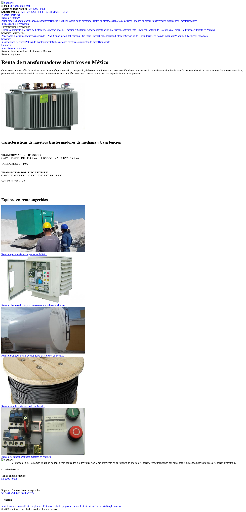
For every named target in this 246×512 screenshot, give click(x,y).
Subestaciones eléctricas (64, 42)
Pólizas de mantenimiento (38, 42)
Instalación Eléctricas (109, 29)
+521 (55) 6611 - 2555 (56, 11)
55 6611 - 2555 (26, 493)
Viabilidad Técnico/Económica (191, 36)
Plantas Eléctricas (10, 14)
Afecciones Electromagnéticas (17, 36)
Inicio (4, 48)
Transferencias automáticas (165, 20)
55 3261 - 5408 (9, 493)
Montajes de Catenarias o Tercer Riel (165, 29)
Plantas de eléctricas (102, 20)
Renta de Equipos (10, 17)
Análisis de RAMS (43, 36)
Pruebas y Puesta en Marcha (200, 29)
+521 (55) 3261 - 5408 (31, 11)
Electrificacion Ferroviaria (92, 506)
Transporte (104, 42)
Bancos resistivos (59, 20)
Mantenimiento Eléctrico (133, 29)
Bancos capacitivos (40, 20)
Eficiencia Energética (91, 36)
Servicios (6, 39)
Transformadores (188, 20)
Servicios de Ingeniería (163, 36)
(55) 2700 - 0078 (37, 8)
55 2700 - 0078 (9, 478)
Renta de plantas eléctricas (38, 506)
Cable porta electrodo (80, 20)
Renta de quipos (60, 506)
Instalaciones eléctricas (13, 42)
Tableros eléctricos (122, 20)
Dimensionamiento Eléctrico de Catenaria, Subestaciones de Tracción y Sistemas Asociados (49, 29)
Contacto (6, 45)
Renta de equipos (16, 48)
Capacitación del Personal (66, 36)
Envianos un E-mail (20, 5)
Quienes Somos (15, 506)
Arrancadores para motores (15, 20)
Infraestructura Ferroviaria (15, 23)
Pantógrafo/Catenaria (114, 36)
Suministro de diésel (88, 42)
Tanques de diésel (141, 20)
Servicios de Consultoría (138, 36)
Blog (108, 506)
